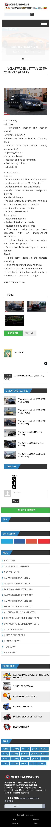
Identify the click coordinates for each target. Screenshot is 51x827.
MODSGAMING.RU (21, 727)
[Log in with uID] (14, 479)
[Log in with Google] (14, 487)
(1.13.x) (25, 749)
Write (15, 501)
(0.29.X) (44, 754)
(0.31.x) (44, 749)
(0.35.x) (6, 759)
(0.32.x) (16, 749)
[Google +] (31, 541)
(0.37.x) (42, 763)
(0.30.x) (35, 759)
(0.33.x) (25, 759)
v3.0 (32, 376)
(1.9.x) (44, 759)
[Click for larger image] (14, 306)
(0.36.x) (24, 754)
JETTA (27, 376)
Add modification (26, 510)
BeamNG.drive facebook (25, 696)
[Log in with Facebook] (14, 483)
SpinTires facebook (23, 686)
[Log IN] (37, 15)
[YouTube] (44, 541)
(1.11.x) (14, 763)
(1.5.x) (24, 763)
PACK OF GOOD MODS (25, 46)
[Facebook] (19, 541)
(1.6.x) (5, 754)
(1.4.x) (34, 749)
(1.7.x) (5, 763)
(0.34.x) (7, 379)
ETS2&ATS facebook (23, 706)
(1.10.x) (14, 754)
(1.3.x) (32, 763)
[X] (45, 363)
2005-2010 (39, 376)
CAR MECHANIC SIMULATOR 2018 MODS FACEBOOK (31, 676)
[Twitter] (7, 541)
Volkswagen (18, 376)
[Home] (25, 8)
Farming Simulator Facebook (27, 716)
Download (13, 333)
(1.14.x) (6, 749)
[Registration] (43, 15)
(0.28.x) (16, 759)
